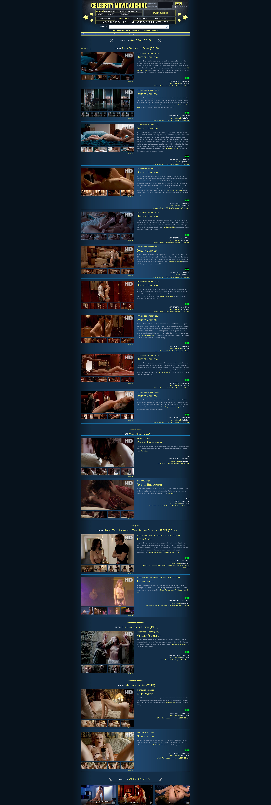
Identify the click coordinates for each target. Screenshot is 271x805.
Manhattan (144, 451)
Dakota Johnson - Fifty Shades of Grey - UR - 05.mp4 (171, 242)
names (111, 14)
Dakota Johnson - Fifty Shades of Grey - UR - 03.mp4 (171, 164)
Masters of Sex (170, 702)
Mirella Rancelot (149, 635)
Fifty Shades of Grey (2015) (140, 48)
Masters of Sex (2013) (140, 685)
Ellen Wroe (145, 693)
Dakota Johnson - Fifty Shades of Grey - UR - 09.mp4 (171, 388)
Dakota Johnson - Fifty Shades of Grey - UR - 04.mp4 (171, 208)
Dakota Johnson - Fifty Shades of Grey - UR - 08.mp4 (171, 351)
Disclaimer (146, 30)
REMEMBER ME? (182, 7)
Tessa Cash (144, 539)
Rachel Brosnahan (149, 442)
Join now (88, 34)
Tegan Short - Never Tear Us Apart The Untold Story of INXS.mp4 (167, 605)
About (130, 30)
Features (116, 30)
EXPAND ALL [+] (85, 49)
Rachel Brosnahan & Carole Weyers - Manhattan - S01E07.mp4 (168, 506)
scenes (99, 14)
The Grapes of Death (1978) (140, 627)
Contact (137, 30)
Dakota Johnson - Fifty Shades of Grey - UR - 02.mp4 (171, 120)
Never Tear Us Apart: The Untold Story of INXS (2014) (140, 530)
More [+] (130, 81)
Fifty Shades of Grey (172, 149)
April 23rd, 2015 (175, 83)
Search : (104, 27)
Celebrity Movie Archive (119, 5)
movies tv (125, 14)
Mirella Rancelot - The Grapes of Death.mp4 (174, 660)
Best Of (124, 30)
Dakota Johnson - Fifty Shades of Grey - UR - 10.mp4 (171, 422)
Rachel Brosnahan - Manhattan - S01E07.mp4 (173, 463)
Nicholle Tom (146, 736)
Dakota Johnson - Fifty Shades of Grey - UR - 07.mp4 (171, 312)
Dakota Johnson (147, 57)
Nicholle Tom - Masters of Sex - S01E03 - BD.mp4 (172, 758)
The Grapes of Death (178, 644)
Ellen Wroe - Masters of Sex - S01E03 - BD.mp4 (173, 718)
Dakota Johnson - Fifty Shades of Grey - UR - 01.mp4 (171, 86)
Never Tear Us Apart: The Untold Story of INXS (164, 552)
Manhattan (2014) (140, 433)
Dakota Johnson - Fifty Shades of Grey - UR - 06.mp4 (171, 277)
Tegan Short (145, 581)
